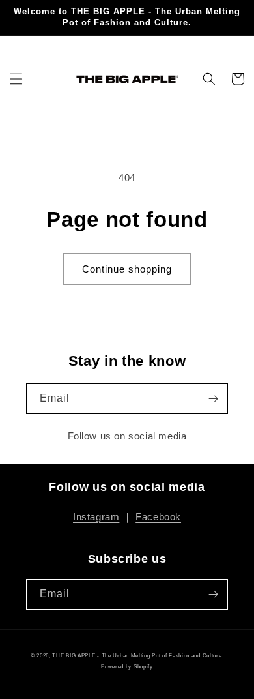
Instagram (96, 516)
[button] (16, 79)
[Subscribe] (213, 398)
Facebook (158, 516)
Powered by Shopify (127, 666)
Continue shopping (127, 269)
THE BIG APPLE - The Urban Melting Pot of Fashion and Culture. (137, 655)
